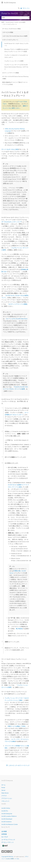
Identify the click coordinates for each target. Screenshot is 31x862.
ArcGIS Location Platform (9, 816)
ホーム (3, 785)
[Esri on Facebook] (5, 851)
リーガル (16, 858)
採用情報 (4, 834)
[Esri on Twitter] (2, 851)
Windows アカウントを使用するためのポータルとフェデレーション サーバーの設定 (16, 50)
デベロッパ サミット (7, 842)
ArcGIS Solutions (6, 821)
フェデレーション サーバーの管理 (13, 61)
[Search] (19, 8)
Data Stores (5, 793)
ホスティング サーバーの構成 (10, 73)
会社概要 (4, 831)
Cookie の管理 (10, 858)
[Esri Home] (5, 845)
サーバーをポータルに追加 (9, 149)
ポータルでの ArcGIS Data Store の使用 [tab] (15, 36)
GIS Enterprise (10, 3)
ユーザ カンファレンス (8, 839)
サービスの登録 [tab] (8, 32)
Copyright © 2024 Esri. (7, 856)
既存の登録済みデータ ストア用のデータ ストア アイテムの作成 (15, 83)
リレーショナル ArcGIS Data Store (16, 318)
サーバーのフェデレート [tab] (11, 40)
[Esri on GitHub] (8, 851)
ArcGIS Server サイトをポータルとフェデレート (16, 44)
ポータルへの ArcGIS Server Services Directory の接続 (15, 77)
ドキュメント (5, 801)
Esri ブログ (4, 837)
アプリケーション (6, 798)
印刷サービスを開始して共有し (17, 726)
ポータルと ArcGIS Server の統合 (11, 28)
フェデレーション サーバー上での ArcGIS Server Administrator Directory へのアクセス (16, 67)
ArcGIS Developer (6, 819)
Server (3, 790)
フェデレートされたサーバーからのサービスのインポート (16, 56)
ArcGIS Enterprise (6, 813)
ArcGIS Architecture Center (9, 824)
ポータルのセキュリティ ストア (11, 222)
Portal (3, 787)
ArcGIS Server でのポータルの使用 (15, 22)
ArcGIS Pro (4, 811)
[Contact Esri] (11, 851)
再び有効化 (19, 628)
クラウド (4, 795)
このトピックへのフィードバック (19, 765)
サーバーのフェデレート (10, 24)
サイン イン (26, 8)
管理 (2, 22)
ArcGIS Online (5, 808)
